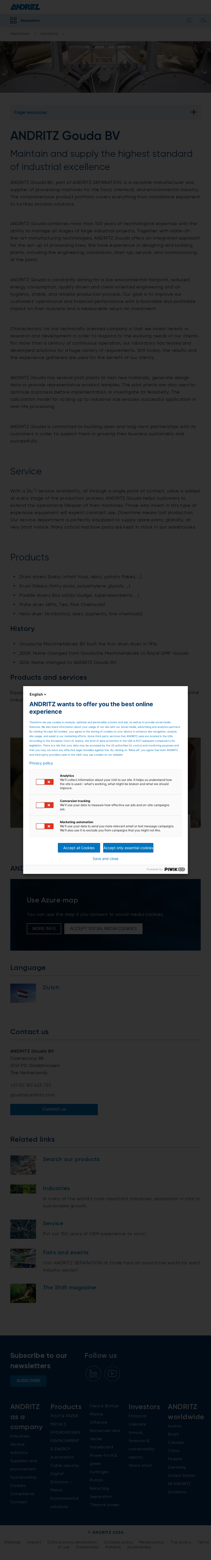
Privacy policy (41, 763)
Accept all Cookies (78, 848)
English (36, 694)
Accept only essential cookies (128, 848)
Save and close (105, 859)
